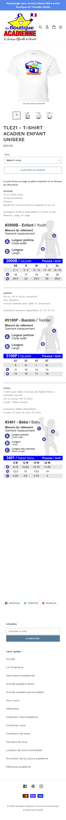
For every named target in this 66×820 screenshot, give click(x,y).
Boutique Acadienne (25, 806)
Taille (7, 154)
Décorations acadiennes (20, 675)
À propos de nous (16, 741)
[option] (16, 115)
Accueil (10, 659)
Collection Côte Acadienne (22, 717)
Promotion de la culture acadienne (27, 758)
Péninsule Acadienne (18, 766)
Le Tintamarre (14, 667)
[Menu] (60, 26)
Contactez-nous (15, 725)
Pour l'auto (12, 700)
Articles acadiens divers (20, 683)
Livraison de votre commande (24, 750)
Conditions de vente (18, 733)
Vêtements (12, 708)
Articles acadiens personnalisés (25, 692)
